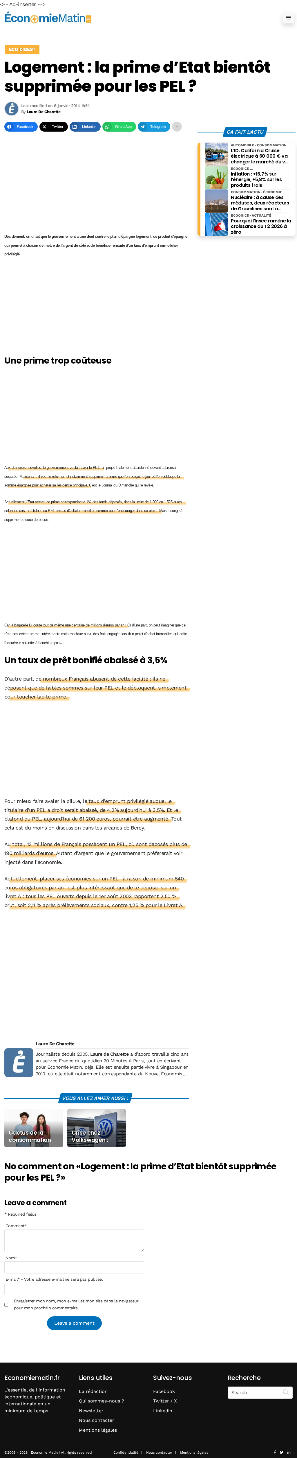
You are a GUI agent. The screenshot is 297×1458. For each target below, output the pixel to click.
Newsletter (91, 1410)
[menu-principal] (288, 17)
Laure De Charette (55, 1043)
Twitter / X (165, 1401)
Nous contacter (96, 1420)
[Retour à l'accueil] (137, 17)
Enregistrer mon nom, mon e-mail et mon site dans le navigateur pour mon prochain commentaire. (76, 1304)
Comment (16, 1225)
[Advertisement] (96, 184)
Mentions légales (98, 1430)
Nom (11, 1258)
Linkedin (162, 1410)
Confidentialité (125, 1452)
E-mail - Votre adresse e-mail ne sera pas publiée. (54, 1279)
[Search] (286, 1392)
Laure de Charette (109, 1054)
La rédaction (93, 1391)
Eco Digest (22, 49)
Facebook (164, 1391)
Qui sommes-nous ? (101, 1401)
